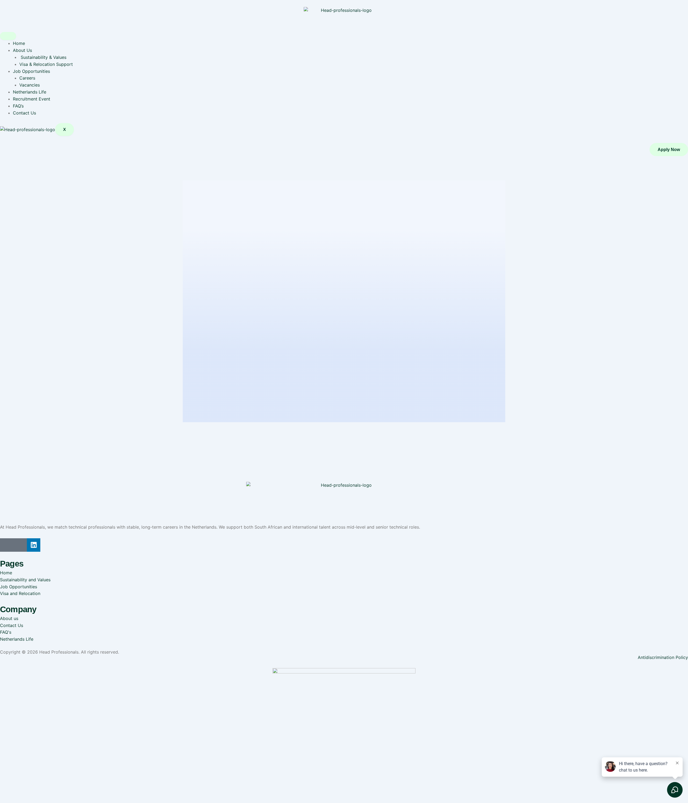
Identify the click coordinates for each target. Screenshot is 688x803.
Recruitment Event (31, 99)
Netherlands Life (29, 92)
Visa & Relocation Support (46, 64)
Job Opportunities (31, 71)
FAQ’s (18, 106)
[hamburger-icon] (8, 36)
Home (19, 43)
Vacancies (29, 85)
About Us (22, 50)
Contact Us (24, 113)
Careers (27, 78)
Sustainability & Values (42, 57)
